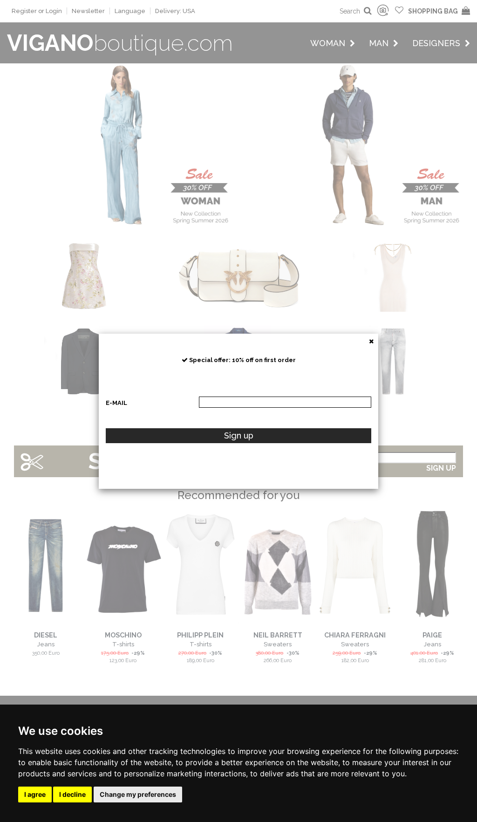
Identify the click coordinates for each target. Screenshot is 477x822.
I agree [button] (35, 794)
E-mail (116, 402)
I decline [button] (72, 794)
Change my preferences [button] (138, 794)
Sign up (238, 435)
